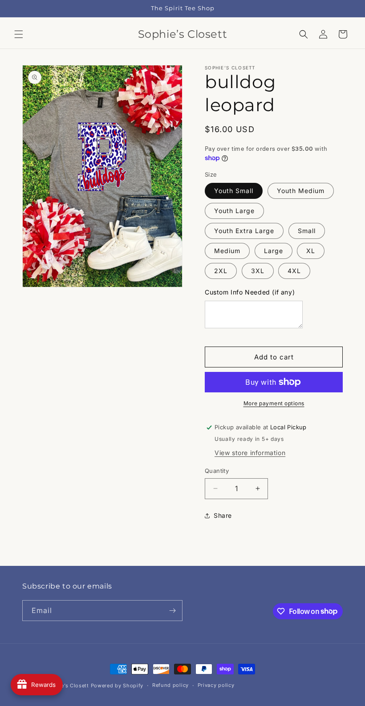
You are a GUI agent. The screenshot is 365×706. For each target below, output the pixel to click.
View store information (250, 452)
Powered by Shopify (117, 685)
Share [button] (223, 515)
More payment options (273, 403)
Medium (227, 250)
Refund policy (170, 685)
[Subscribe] (172, 610)
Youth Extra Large (244, 230)
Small (307, 230)
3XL (257, 270)
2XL (220, 270)
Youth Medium (300, 190)
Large (273, 250)
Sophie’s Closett (67, 685)
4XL (294, 270)
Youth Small (233, 190)
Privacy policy (216, 685)
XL (310, 250)
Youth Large (234, 210)
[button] (18, 34)
